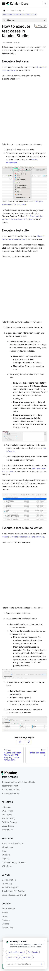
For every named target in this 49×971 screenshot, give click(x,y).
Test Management (10, 786)
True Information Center (12, 843)
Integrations (7, 830)
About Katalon (8, 908)
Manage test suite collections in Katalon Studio (23, 537)
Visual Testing (8, 826)
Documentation (9, 880)
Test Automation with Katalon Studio (18, 782)
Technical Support (10, 887)
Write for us (7, 866)
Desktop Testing (9, 822)
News (4, 916)
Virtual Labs (7, 847)
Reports (5, 858)
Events (5, 912)
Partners (6, 920)
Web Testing (7, 811)
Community (7, 883)
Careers (5, 924)
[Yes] (20, 742)
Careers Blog (8, 927)
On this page (9, 20)
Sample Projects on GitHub (14, 895)
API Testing (7, 814)
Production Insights (10, 793)
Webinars (6, 855)
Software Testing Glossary (14, 862)
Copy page (40, 26)
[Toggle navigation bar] (3, 3)
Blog (4, 851)
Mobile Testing (8, 818)
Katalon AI (6, 807)
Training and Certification (13, 891)
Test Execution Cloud (11, 789)
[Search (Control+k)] (45, 3)
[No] (28, 742)
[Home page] (4, 11)
